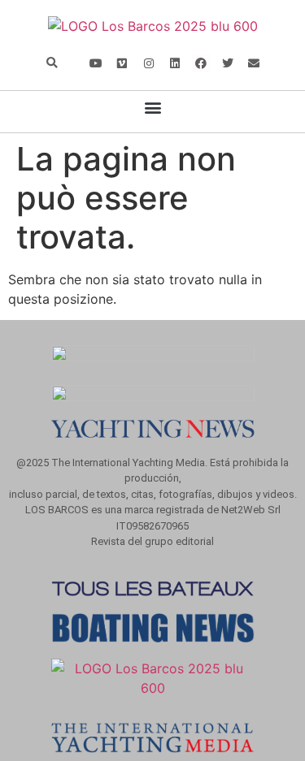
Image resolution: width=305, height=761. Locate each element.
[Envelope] (254, 63)
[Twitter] (228, 63)
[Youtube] (96, 63)
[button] (52, 64)
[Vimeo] (122, 63)
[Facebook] (201, 63)
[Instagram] (148, 63)
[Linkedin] (175, 63)
